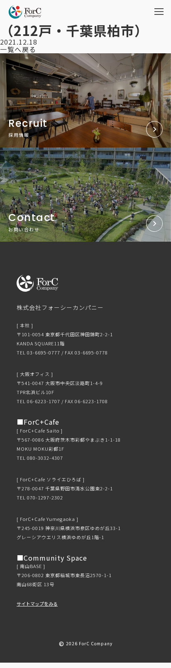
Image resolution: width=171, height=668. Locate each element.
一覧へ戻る (18, 49)
